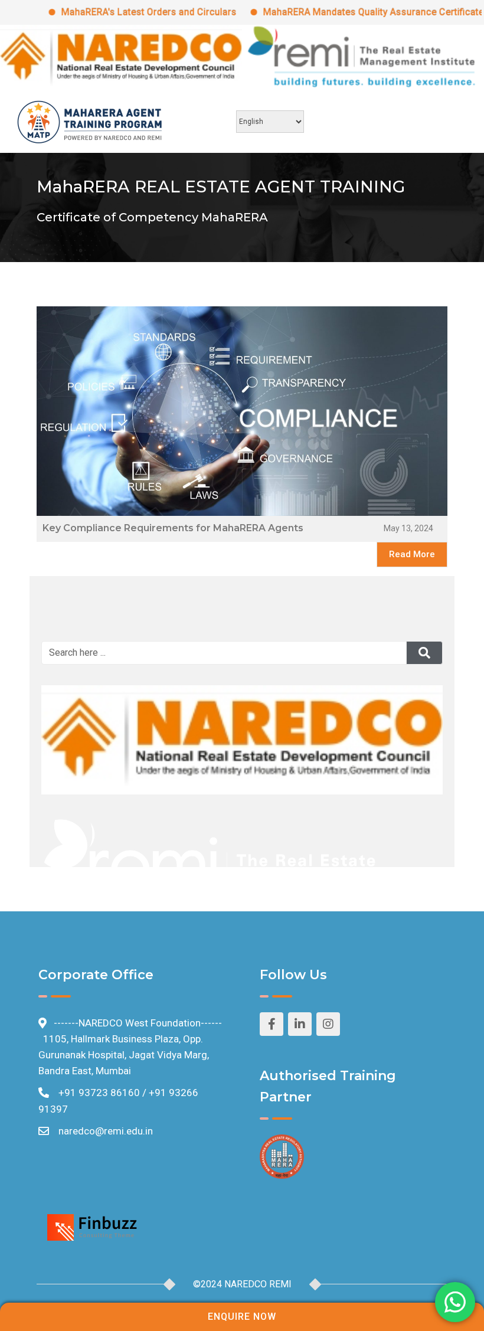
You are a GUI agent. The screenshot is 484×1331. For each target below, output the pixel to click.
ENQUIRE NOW (242, 1316)
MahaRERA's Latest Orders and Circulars (126, 12)
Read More (412, 554)
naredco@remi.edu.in (105, 1131)
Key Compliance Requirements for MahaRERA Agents (172, 528)
